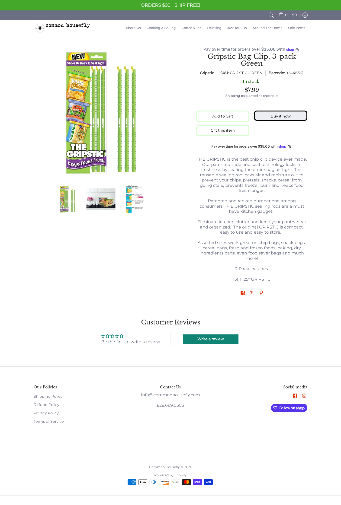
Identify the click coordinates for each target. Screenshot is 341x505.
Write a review (210, 339)
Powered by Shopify (170, 475)
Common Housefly (164, 467)
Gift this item (223, 130)
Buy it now (281, 116)
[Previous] (37, 113)
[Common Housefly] (63, 28)
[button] (242, 293)
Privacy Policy (46, 413)
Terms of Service (49, 421)
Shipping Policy (48, 396)
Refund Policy (46, 405)
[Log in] (305, 15)
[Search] (271, 15)
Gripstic (207, 73)
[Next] (165, 113)
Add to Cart (222, 116)
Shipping (232, 96)
